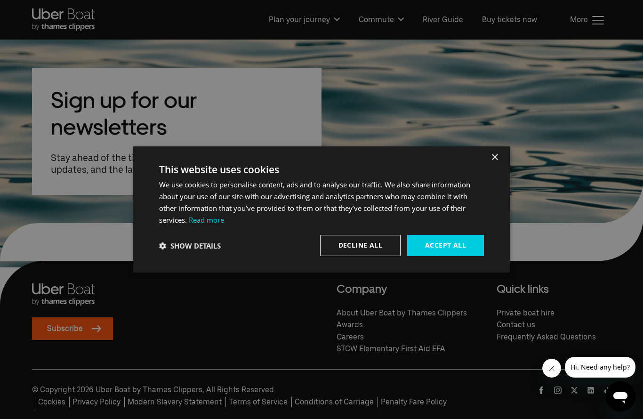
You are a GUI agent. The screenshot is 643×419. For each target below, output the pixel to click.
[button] (190, 246)
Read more (206, 220)
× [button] (494, 157)
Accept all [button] (445, 245)
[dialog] (321, 209)
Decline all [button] (360, 245)
